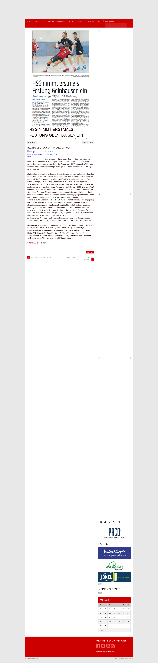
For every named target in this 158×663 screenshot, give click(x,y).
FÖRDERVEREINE (108, 21)
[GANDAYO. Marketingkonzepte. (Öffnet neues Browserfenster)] (99, 593)
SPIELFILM (31, 243)
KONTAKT (51, 21)
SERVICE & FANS (94, 21)
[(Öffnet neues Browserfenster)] (98, 647)
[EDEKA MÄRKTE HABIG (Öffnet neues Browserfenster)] (101, 584)
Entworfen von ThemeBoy (124, 658)
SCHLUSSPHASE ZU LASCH (39, 257)
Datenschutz (109, 651)
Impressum (100, 651)
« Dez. (101, 630)
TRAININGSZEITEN (79, 21)
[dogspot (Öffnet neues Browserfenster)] (114, 570)
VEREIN (43, 21)
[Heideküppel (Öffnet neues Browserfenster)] (114, 558)
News (36, 21)
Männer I (86, 142)
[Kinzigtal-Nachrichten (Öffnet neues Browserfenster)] (101, 593)
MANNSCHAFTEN (63, 21)
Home (29, 21)
